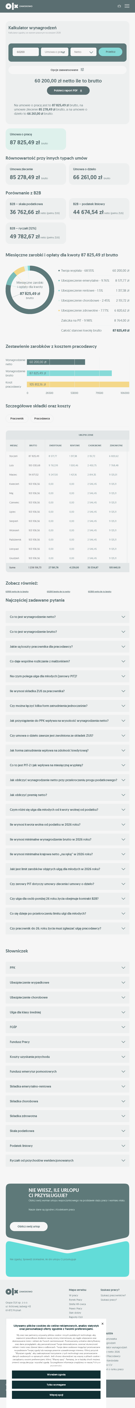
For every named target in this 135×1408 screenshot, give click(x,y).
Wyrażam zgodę (56, 1374)
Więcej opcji (56, 1394)
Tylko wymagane (56, 1384)
